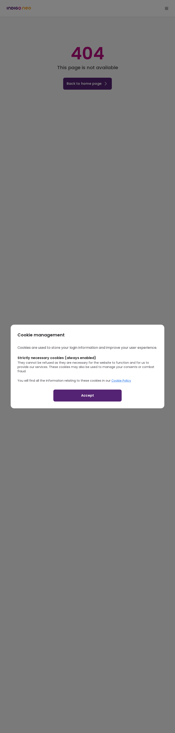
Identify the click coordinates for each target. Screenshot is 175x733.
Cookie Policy (121, 380)
